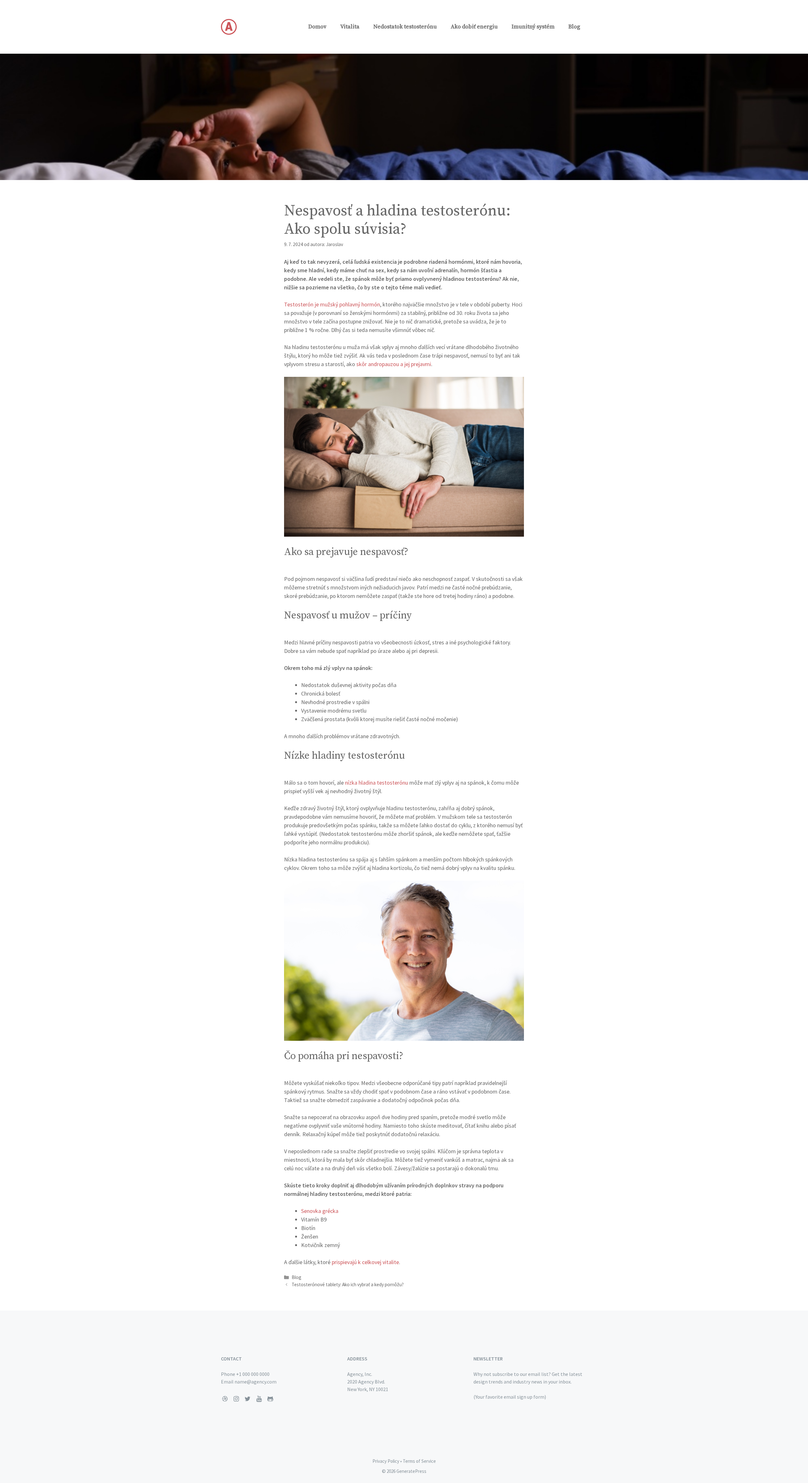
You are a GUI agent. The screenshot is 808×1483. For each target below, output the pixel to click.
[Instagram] (236, 1399)
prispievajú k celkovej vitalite (365, 1262)
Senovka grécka (319, 1211)
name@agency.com (255, 1381)
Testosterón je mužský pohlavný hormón (332, 304)
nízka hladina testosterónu (376, 782)
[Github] (270, 1399)
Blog (574, 26)
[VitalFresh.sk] (229, 26)
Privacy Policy (385, 1461)
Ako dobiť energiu (474, 26)
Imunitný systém (533, 26)
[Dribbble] (225, 1399)
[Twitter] (247, 1399)
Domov (317, 26)
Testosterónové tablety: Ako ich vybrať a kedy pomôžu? (348, 1284)
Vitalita (349, 26)
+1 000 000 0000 (253, 1374)
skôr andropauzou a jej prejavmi (393, 364)
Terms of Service (419, 1461)
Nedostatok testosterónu (405, 26)
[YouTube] (259, 1399)
